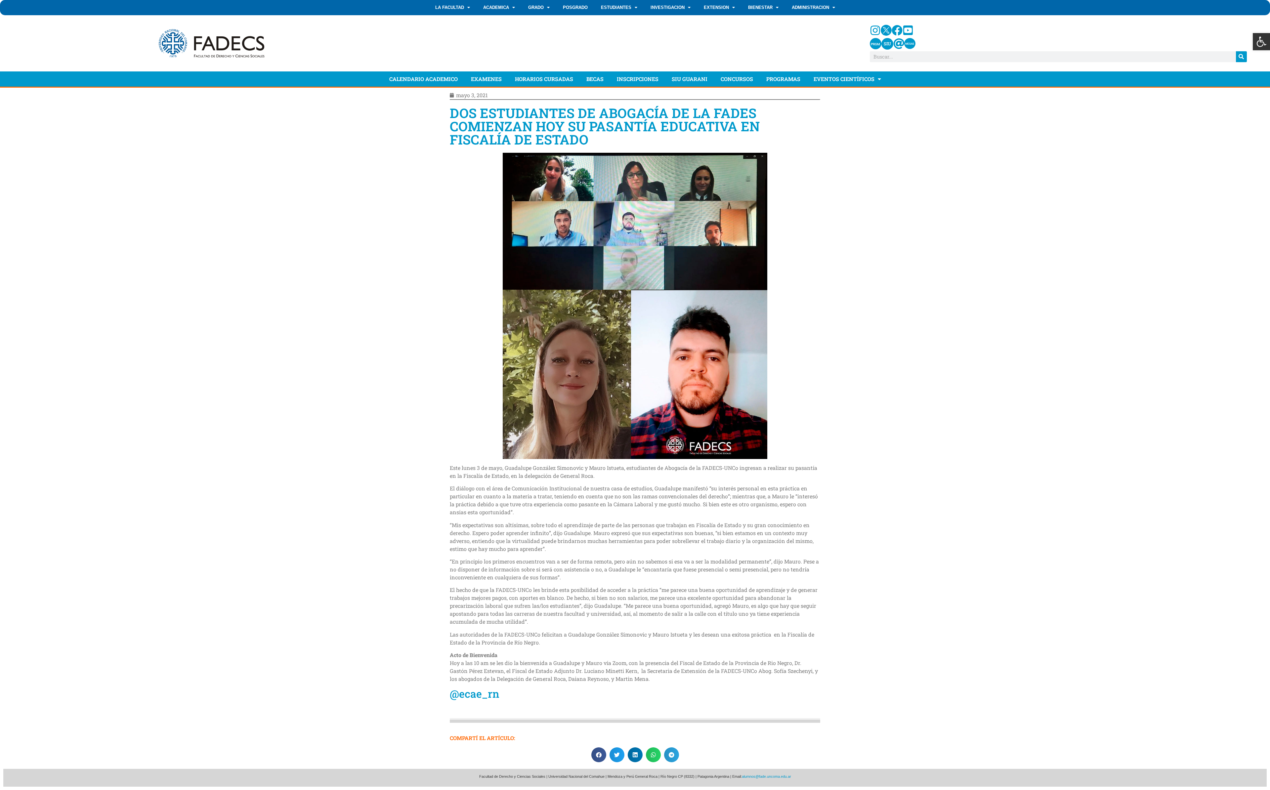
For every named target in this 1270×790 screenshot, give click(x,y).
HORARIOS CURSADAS (544, 78)
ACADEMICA (496, 7)
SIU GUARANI (689, 78)
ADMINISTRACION (810, 7)
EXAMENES (486, 78)
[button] (1261, 41)
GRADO (536, 7)
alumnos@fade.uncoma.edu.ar (766, 776)
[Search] (1241, 56)
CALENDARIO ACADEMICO (423, 78)
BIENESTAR (760, 7)
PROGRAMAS (783, 78)
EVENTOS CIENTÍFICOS (844, 78)
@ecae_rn (474, 693)
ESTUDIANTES (616, 7)
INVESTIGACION (668, 7)
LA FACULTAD (449, 7)
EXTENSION (716, 7)
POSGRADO (575, 7)
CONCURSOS (737, 78)
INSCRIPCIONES (637, 78)
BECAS (595, 78)
